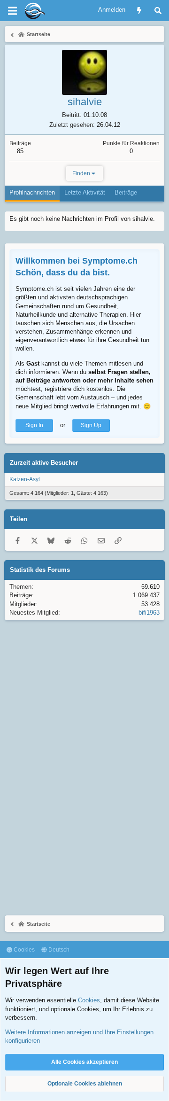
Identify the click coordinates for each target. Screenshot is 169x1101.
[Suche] (158, 10)
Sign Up (91, 425)
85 (20, 151)
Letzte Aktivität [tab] (84, 192)
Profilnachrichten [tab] (32, 192)
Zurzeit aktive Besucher (44, 462)
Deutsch (58, 949)
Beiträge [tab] (126, 192)
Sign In (34, 425)
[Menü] (12, 11)
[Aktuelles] (139, 10)
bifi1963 (149, 612)
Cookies (23, 949)
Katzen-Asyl (24, 479)
